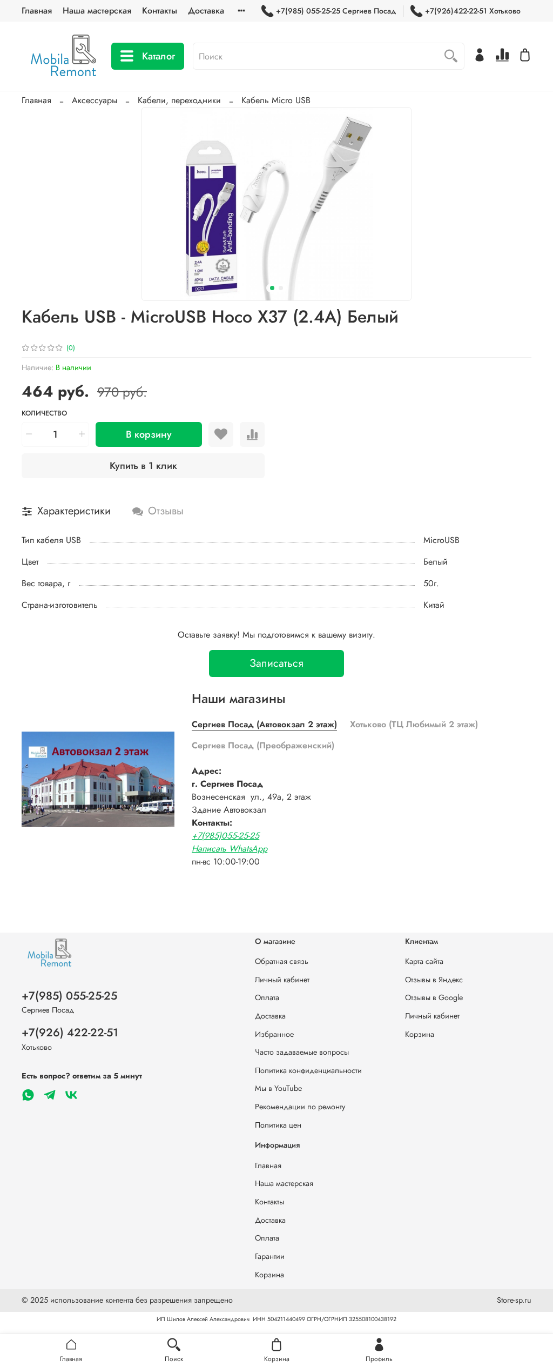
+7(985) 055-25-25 (69, 996)
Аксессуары (94, 100)
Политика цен (278, 1125)
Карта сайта (424, 961)
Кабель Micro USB (276, 100)
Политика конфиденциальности (308, 1070)
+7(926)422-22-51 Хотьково (473, 10)
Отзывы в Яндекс (434, 979)
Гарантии (270, 1256)
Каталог (158, 56)
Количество (44, 413)
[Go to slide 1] (272, 288)
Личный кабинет (282, 979)
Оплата (267, 997)
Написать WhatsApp (229, 848)
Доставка (206, 10)
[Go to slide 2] (281, 288)
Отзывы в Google (434, 997)
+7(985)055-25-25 (225, 835)
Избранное (274, 1034)
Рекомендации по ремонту (300, 1106)
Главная (37, 10)
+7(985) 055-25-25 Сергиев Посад (336, 10)
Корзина (419, 1034)
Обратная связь (281, 961)
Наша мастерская (97, 10)
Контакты (159, 10)
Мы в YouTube (278, 1088)
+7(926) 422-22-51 (70, 1032)
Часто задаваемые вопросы (302, 1052)
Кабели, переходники (179, 100)
